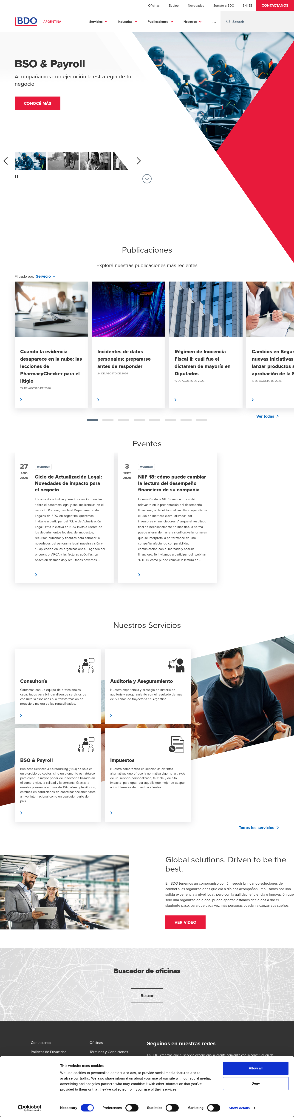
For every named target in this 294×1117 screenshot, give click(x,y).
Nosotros (190, 21)
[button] (275, 5)
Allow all (256, 1068)
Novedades (196, 5)
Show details (239, 1108)
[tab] (92, 420)
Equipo (174, 5)
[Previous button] (8, 359)
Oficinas (154, 5)
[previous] (5, 161)
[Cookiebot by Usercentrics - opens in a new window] (30, 1108)
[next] (138, 161)
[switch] (132, 1107)
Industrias (125, 21)
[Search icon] (228, 21)
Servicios (96, 21)
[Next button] (285, 359)
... (214, 22)
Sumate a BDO (223, 5)
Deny (256, 1083)
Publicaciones (158, 21)
